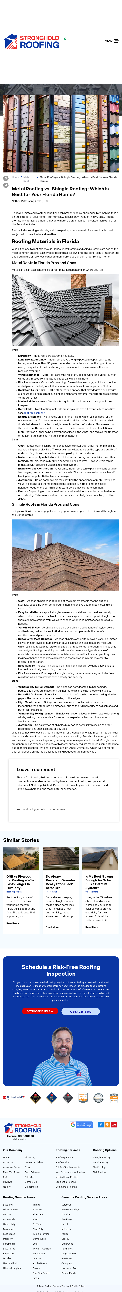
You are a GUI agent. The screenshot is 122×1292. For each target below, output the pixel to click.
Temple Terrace (41, 1234)
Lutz (35, 1244)
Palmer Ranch (68, 1273)
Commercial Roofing (66, 1187)
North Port (67, 1249)
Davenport (8, 1229)
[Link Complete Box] (21, 890)
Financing (30, 1158)
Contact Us (31, 1182)
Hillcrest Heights (12, 1268)
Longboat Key (68, 1254)
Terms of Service (61, 1286)
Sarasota (66, 1205)
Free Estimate (32, 1172)
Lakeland (8, 1205)
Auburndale (9, 1219)
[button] (6, 178)
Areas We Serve (11, 1167)
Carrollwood (39, 1239)
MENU (108, 41)
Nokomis (66, 1229)
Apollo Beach (40, 1263)
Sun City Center (41, 1273)
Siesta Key (67, 1258)
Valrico (36, 1219)
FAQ (5, 1177)
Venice (65, 1234)
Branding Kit (31, 1187)
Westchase (39, 1254)
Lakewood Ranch (70, 1268)
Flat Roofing (99, 1172)
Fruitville (66, 1214)
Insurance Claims (34, 1162)
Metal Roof (27, 179)
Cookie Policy (78, 1286)
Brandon (37, 1210)
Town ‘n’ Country (42, 1249)
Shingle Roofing (101, 1158)
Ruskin (36, 1268)
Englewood (67, 1244)
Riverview (38, 1214)
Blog (27, 1167)
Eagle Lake (8, 1254)
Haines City (9, 1224)
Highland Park (10, 1263)
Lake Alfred (9, 1249)
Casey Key (67, 1263)
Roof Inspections (64, 1158)
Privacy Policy (44, 1286)
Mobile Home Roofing (67, 1177)
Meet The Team (11, 1172)
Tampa (36, 1205)
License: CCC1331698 (20, 1136)
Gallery (7, 1187)
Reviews (7, 1182)
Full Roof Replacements (68, 1167)
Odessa (37, 1258)
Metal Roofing (100, 1162)
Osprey (65, 1239)
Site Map (29, 1177)
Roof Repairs (62, 1162)
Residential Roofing (66, 1182)
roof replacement (34, 413)
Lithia (36, 1278)
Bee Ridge (66, 1219)
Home (15, 177)
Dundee (7, 1258)
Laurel (64, 1224)
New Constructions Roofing (70, 1172)
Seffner (37, 1224)
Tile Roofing (99, 1167)
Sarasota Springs (70, 1210)
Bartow (7, 1214)
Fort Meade (9, 1244)
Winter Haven (10, 1210)
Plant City (38, 1229)
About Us (8, 1162)
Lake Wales (9, 1234)
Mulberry (8, 1239)
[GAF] (114, 1124)
